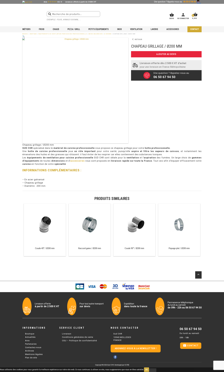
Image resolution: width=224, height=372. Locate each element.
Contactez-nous (33, 347)
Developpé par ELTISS (121, 365)
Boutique (33, 34)
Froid (41, 29)
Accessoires (172, 29)
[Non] (152, 370)
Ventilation (136, 29)
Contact (194, 29)
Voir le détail (45, 230)
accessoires (77, 161)
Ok (146, 369)
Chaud (56, 29)
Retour (136, 39)
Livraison (66, 334)
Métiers (26, 29)
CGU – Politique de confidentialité (79, 340)
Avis (27, 340)
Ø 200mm (107, 34)
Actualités (30, 337)
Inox (119, 29)
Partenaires (31, 344)
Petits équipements (98, 29)
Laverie (154, 29)
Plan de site (31, 357)
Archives (29, 351)
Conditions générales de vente (77, 337)
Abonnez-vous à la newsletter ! (135, 348)
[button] (23, 36)
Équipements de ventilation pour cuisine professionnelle (62, 34)
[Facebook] (115, 357)
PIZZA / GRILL (74, 29)
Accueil (25, 34)
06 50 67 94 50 (191, 329)
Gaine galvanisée (96, 34)
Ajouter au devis (166, 54)
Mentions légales (34, 354)
